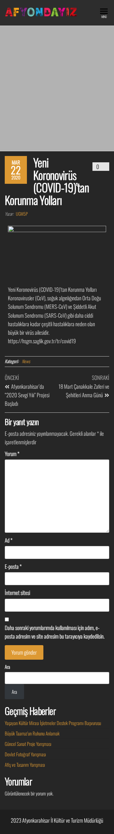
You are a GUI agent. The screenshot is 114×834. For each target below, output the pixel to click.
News (26, 361)
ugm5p (22, 213)
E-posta (13, 566)
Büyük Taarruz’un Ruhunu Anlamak (32, 733)
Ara (7, 666)
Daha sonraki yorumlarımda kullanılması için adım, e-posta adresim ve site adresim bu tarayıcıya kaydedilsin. (54, 632)
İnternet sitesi (17, 593)
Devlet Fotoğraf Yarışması (25, 754)
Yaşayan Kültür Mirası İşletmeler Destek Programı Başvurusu (53, 722)
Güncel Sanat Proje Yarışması (28, 743)
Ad (8, 540)
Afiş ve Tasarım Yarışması (25, 764)
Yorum (12, 454)
